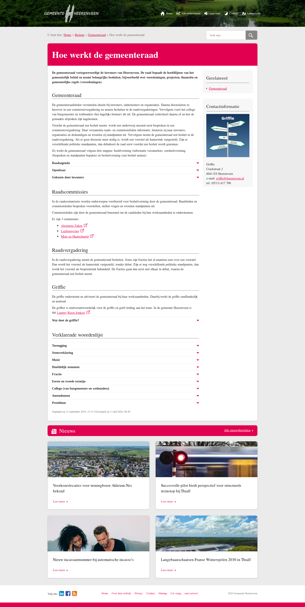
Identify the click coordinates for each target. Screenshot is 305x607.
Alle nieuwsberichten (237, 430)
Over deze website (121, 593)
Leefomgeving (70, 231)
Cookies (150, 593)
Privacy (139, 593)
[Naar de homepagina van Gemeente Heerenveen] (71, 13)
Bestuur (79, 35)
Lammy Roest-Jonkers (71, 312)
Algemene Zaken (71, 225)
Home (67, 35)
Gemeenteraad (97, 35)
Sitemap (163, 593)
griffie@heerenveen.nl (230, 178)
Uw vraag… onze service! (184, 593)
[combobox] (226, 35)
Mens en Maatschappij (75, 236)
